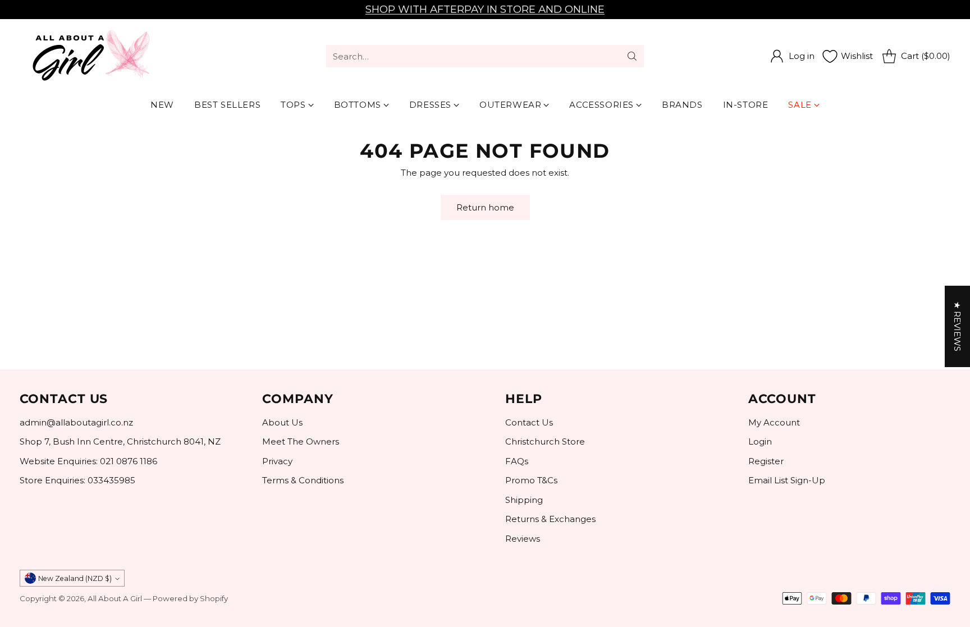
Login (760, 441)
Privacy (277, 461)
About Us (282, 422)
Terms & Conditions (303, 480)
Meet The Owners (300, 441)
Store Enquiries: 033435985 (77, 480)
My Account (774, 422)
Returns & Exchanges (550, 519)
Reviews (522, 538)
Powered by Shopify (190, 598)
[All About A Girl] (90, 56)
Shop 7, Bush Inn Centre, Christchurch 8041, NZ (120, 441)
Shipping (524, 500)
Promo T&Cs (531, 480)
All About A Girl (115, 598)
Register (766, 461)
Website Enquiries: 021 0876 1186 (88, 461)
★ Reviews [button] (957, 326)
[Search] (632, 56)
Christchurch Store (545, 441)
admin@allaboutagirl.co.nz (76, 422)
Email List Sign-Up (786, 480)
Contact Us (529, 422)
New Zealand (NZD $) (75, 578)
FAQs (516, 461)
